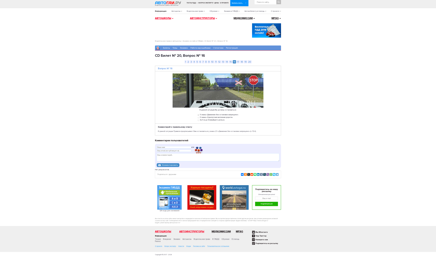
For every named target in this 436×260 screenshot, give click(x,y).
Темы (174, 48)
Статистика (218, 48)
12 (219, 61)
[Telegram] (277, 174)
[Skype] (274, 174)
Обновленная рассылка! (266, 194)
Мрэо (239, 231)
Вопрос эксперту (205, 3)
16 (234, 61)
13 (223, 61)
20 (249, 61)
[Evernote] (255, 174)
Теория (158, 239)
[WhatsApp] (271, 174)
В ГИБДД (215, 239)
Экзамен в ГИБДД (231, 11)
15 (230, 61)
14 (227, 61)
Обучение (214, 11)
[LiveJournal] (264, 174)
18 (242, 61)
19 (245, 61)
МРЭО (275, 18)
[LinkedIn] (258, 174)
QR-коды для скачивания (169, 211)
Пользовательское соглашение (218, 246)
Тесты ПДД (191, 3)
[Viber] (267, 174)
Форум (188, 246)
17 (238, 61)
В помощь (235, 239)
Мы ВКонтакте (261, 232)
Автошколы (175, 11)
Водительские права (195, 11)
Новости (181, 246)
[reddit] (251, 174)
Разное (158, 241)
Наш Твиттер (260, 236)
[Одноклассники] (245, 174)
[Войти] (198, 147)
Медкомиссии (243, 18)
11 (216, 61)
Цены (216, 3)
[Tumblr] (261, 174)
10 (212, 61)
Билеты (166, 48)
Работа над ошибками (200, 48)
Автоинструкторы (202, 18)
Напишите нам (261, 240)
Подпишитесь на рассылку (266, 243)
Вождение (167, 239)
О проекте (224, 3)
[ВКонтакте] (242, 174)
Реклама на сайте (199, 246)
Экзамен (184, 48)
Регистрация (232, 48)
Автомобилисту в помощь (254, 11)
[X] (248, 174)
